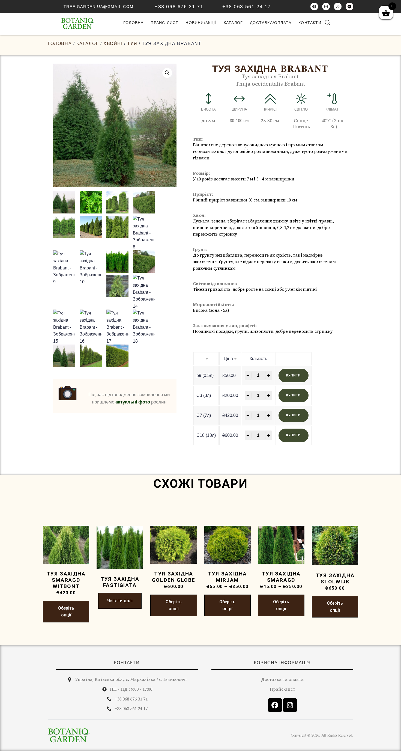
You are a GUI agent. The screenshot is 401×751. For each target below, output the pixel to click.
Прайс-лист (164, 22)
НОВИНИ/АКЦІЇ (200, 22)
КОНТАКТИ (127, 662)
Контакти (309, 22)
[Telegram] (349, 6)
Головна (60, 43)
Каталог (233, 22)
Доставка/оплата (270, 22)
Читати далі (120, 600)
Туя (132, 43)
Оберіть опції (66, 611)
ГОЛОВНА (133, 22)
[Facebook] (314, 6)
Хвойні (113, 43)
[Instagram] (326, 6)
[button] (167, 73)
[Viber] (338, 6)
